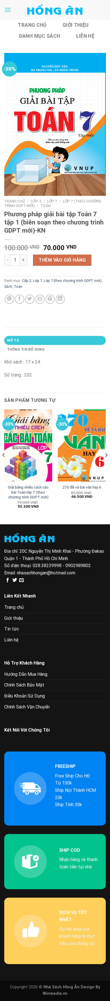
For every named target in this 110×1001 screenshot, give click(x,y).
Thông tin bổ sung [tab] (26, 349)
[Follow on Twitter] (14, 580)
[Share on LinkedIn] (60, 299)
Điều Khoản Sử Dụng (24, 696)
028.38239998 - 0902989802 (62, 565)
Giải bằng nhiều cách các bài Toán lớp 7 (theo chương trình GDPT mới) (28, 492)
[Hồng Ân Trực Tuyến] (55, 10)
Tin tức (11, 629)
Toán (45, 205)
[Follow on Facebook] (7, 580)
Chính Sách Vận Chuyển (27, 707)
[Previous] (4, 466)
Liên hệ (85, 36)
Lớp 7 (52, 201)
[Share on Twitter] (29, 299)
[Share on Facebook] (19, 299)
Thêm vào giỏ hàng (62, 260)
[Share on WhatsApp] (9, 299)
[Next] (106, 466)
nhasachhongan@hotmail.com (46, 573)
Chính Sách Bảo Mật (24, 685)
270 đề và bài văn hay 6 (81, 487)
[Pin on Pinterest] (50, 299)
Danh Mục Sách (39, 36)
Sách (8, 286)
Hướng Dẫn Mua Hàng (25, 674)
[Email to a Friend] (40, 299)
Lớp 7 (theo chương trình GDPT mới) (73, 280)
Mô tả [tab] (13, 340)
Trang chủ (32, 25)
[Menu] (7, 10)
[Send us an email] (21, 580)
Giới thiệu (76, 25)
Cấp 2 (36, 201)
